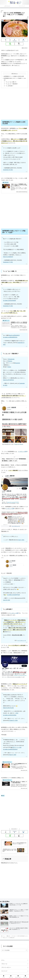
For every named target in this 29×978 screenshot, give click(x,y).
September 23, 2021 (8, 169)
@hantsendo (11, 359)
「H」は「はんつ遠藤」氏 (10, 81)
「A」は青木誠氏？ (9, 85)
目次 (13, 73)
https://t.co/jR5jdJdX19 (14, 335)
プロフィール (4, 963)
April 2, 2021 (21, 539)
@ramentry (17, 363)
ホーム (2, 960)
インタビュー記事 (22, 451)
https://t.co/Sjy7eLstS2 (8, 707)
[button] (19, 43)
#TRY (17, 713)
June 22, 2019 (6, 600)
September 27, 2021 (8, 262)
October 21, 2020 (13, 720)
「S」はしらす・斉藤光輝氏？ (11, 83)
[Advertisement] (14, 103)
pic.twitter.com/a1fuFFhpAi (13, 594)
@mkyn (9, 366)
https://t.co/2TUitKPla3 (8, 380)
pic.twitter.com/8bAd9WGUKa (10, 337)
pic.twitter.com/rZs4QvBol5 (9, 300)
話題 (3, 795)
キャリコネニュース (16, 526)
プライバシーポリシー (6, 967)
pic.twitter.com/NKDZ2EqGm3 (10, 749)
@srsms (10, 361)
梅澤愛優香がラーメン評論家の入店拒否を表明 (14, 76)
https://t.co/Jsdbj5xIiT (8, 256)
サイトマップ (4, 971)
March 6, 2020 (12, 754)
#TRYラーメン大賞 (16, 747)
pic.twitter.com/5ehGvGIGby (9, 715)
